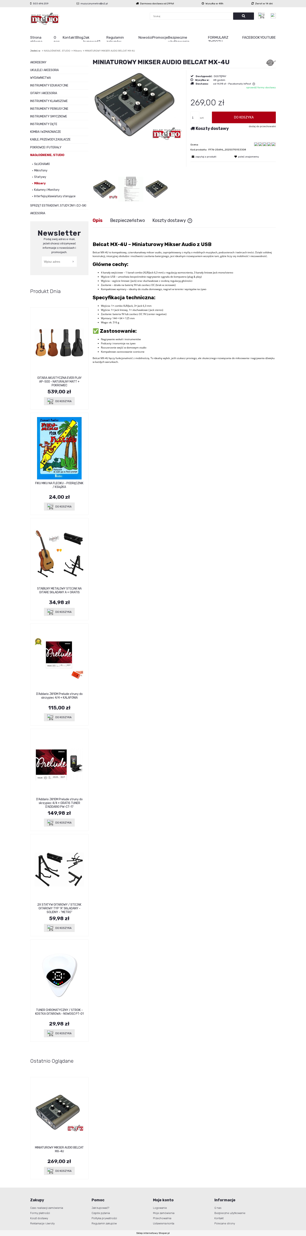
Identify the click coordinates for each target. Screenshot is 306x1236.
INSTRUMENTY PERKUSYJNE (49, 109)
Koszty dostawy (212, 128)
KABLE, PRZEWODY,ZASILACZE (50, 139)
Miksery (40, 183)
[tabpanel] (184, 303)
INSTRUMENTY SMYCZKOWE (48, 116)
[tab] (101, 220)
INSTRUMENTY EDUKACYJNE (49, 85)
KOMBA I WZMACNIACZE (45, 132)
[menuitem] (42, 39)
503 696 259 (41, 3)
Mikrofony (40, 170)
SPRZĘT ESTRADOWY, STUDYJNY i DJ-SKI (58, 205)
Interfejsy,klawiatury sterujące (55, 196)
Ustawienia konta (163, 1223)
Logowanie (160, 1207)
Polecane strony (224, 1223)
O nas (217, 1207)
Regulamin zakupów (104, 1223)
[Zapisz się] (74, 261)
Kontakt (219, 1218)
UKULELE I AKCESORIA (44, 70)
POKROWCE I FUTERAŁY (45, 147)
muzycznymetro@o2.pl (94, 3)
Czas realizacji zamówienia (46, 1207)
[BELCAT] (271, 62)
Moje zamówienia (163, 1213)
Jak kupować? (100, 1207)
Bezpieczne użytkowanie (229, 1213)
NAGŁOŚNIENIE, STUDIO (47, 155)
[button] (203, 156)
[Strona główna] (45, 18)
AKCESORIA (37, 213)
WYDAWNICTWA (40, 78)
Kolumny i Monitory (47, 190)
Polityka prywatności (104, 1218)
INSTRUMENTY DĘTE (43, 124)
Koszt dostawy (39, 1218)
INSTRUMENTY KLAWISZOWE (49, 101)
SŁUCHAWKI (42, 164)
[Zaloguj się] (273, 15)
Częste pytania (101, 1213)
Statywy (40, 177)
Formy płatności (40, 1213)
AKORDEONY (38, 62)
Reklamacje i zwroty (42, 1223)
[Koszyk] (262, 15)
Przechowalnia (162, 1218)
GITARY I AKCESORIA (43, 93)
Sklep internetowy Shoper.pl (153, 1233)
